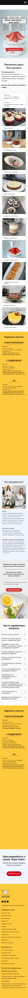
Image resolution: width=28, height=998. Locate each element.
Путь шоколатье (6, 918)
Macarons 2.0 (5, 921)
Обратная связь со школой (9, 971)
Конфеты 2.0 (5, 940)
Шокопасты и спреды (7, 942)
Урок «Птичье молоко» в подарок (10, 958)
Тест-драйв (4, 961)
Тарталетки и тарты (7, 923)
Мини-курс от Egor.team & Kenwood (11, 937)
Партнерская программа (8, 963)
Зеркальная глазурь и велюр (9, 929)
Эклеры (4, 926)
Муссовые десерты (7, 915)
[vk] (3, 902)
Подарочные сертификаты (9, 955)
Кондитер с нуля (6, 913)
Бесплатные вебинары (7, 950)
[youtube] (5, 902)
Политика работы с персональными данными (14, 983)
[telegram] (8, 902)
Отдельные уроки (6, 952)
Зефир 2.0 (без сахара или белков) (10, 931)
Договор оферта (6, 981)
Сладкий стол (5, 934)
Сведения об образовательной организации (13, 905)
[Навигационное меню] (25, 2)
